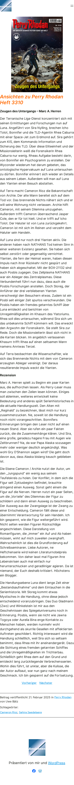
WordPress (56, 763)
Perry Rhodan (62, 697)
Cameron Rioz (8, 712)
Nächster (45, 683)
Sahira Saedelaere (30, 712)
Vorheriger (29, 683)
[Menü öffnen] (72, 6)
